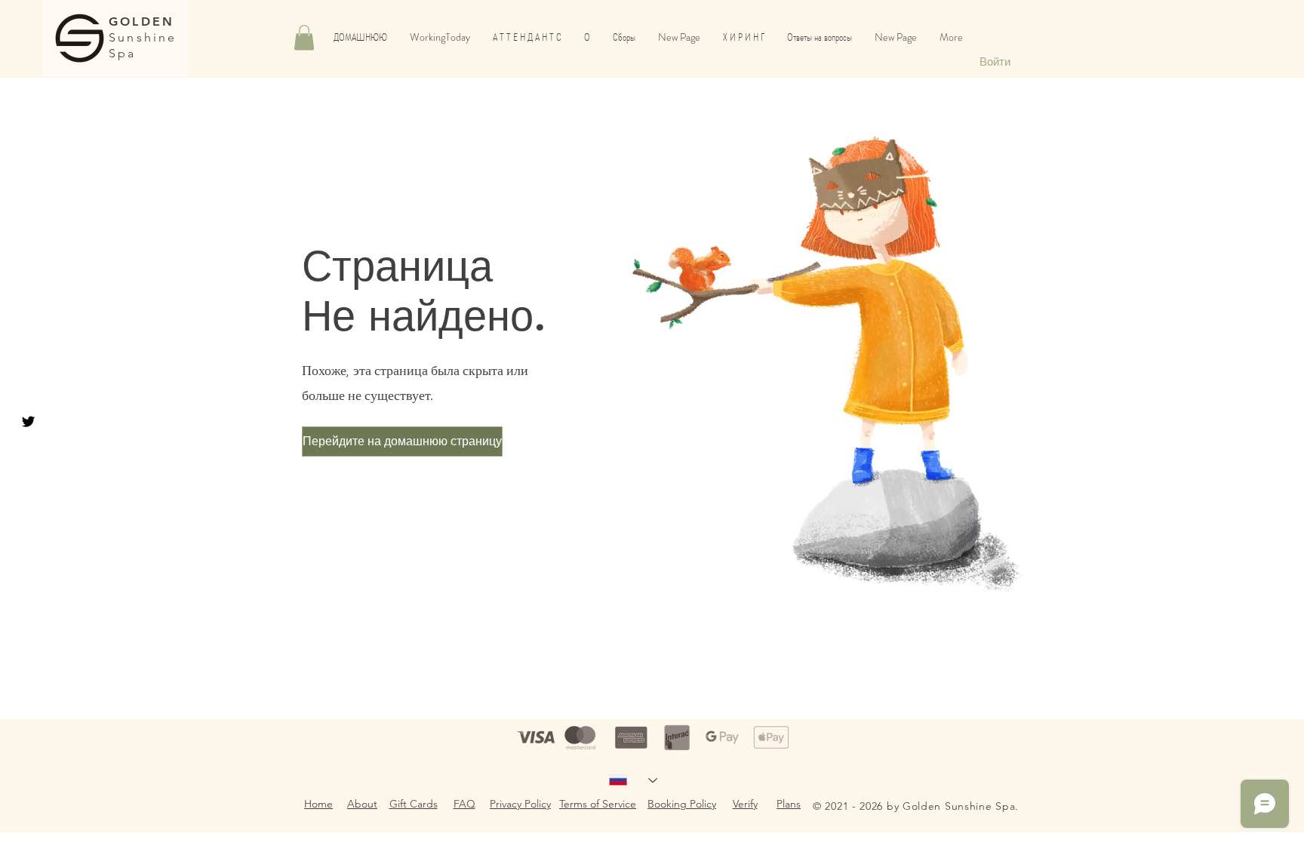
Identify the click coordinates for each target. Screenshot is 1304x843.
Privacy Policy (520, 804)
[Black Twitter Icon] (28, 421)
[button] (304, 37)
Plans (789, 804)
